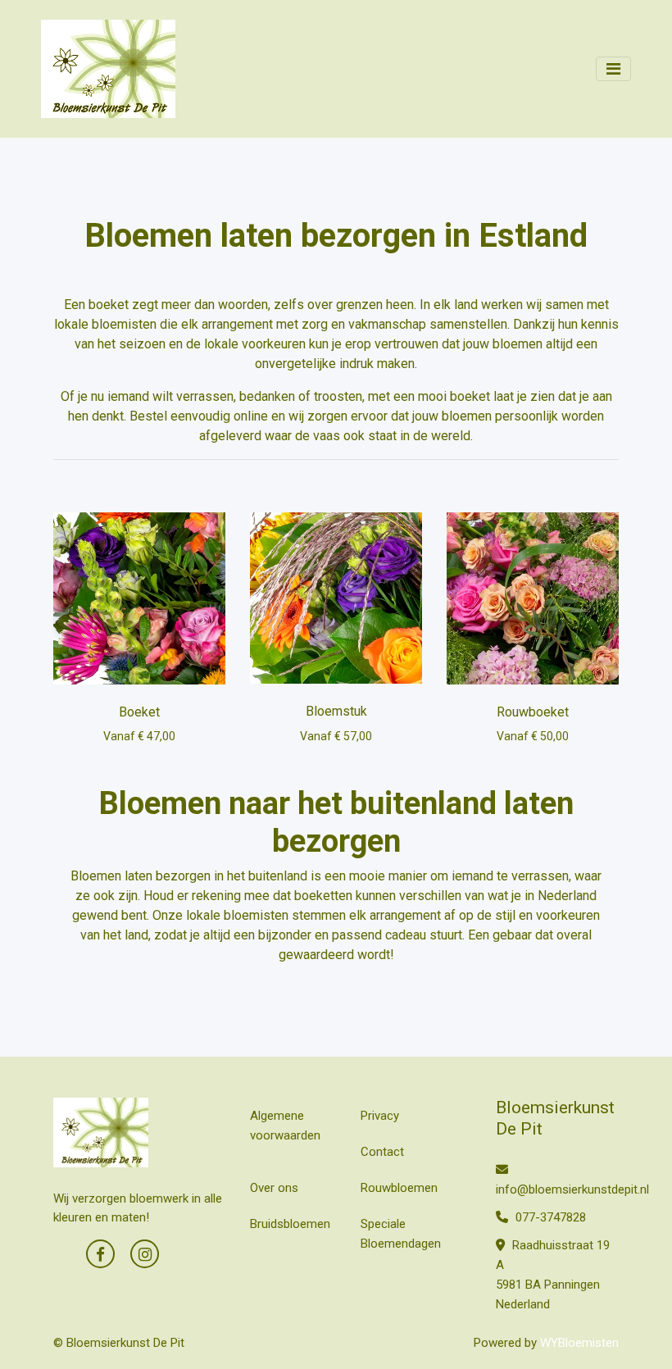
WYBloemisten (579, 1342)
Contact (382, 1151)
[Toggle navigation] (613, 69)
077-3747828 (549, 1217)
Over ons (274, 1187)
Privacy (380, 1115)
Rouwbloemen (399, 1187)
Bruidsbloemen (290, 1224)
